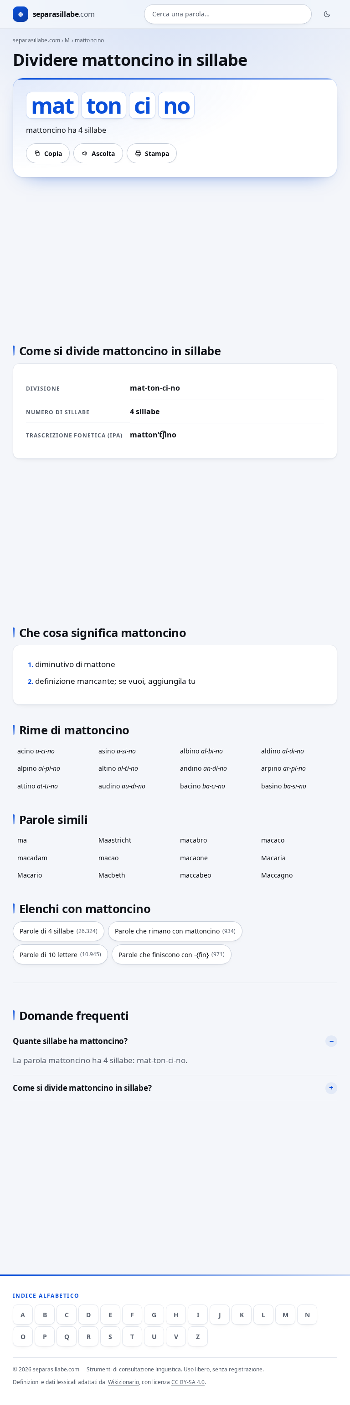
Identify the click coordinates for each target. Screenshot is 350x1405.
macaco (272, 840)
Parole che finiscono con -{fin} (171, 954)
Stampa (157, 153)
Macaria (273, 857)
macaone (194, 857)
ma (22, 840)
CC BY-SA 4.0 (188, 1382)
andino (203, 768)
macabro (193, 840)
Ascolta (103, 153)
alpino (38, 768)
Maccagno (277, 875)
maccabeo (195, 875)
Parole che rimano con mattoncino (175, 931)
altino (118, 768)
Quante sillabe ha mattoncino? (70, 1041)
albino (201, 751)
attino (37, 786)
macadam (32, 857)
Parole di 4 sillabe (59, 931)
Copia (53, 153)
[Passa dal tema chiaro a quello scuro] (327, 14)
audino (121, 786)
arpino (283, 768)
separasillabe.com (36, 40)
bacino (202, 786)
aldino (282, 751)
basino (283, 786)
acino (36, 751)
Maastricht (114, 840)
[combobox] (228, 14)
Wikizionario (123, 1382)
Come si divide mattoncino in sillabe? (82, 1088)
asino (117, 751)
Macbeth (111, 875)
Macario (29, 875)
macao (108, 857)
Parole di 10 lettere (60, 954)
